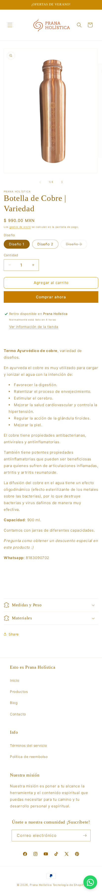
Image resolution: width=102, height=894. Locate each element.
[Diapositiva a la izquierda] (40, 182)
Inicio (14, 680)
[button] (9, 25)
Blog (14, 703)
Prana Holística (41, 885)
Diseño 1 (17, 244)
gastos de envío (20, 226)
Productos (19, 691)
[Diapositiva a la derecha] (61, 182)
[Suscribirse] (84, 835)
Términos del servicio (28, 745)
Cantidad (11, 255)
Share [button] (14, 634)
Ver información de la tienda (33, 327)
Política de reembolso (29, 756)
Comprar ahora (51, 297)
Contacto (18, 714)
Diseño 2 (45, 244)
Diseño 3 (76, 245)
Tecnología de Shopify (69, 885)
